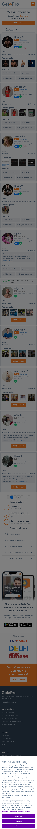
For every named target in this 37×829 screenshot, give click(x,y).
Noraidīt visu (18, 821)
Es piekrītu (18, 816)
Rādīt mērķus (18, 826)
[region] (18, 792)
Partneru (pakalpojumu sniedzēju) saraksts (16, 811)
